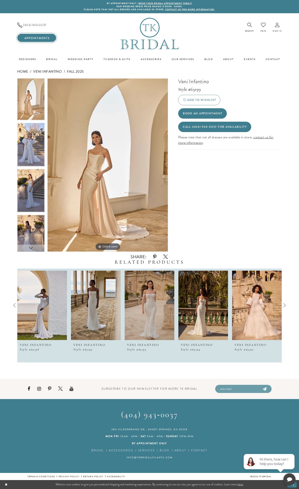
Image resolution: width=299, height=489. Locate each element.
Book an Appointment (203, 113)
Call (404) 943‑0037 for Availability (215, 127)
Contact (199, 450)
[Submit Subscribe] (264, 389)
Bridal (97, 450)
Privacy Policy (69, 476)
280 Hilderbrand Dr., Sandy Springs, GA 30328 (149, 429)
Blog (164, 450)
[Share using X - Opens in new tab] (165, 257)
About (180, 450)
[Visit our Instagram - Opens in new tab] (39, 388)
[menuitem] (36, 25)
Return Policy (93, 476)
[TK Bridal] (149, 34)
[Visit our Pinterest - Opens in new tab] (49, 388)
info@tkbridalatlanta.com (149, 457)
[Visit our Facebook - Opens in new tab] (29, 388)
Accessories (121, 450)
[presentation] (42, 305)
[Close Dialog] (6, 484)
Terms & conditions (41, 476)
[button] (277, 27)
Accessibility (116, 476)
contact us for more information (189, 9)
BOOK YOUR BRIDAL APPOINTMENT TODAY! (165, 3)
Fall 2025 (75, 71)
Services (146, 450)
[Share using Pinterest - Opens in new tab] (155, 256)
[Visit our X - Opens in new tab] (60, 389)
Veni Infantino (47, 71)
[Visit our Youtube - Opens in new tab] (71, 388)
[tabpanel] (31, 100)
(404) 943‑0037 (149, 415)
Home (22, 71)
